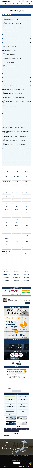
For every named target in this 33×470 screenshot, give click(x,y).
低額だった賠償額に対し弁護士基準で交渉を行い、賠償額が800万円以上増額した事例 (13, 77)
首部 (16, 212)
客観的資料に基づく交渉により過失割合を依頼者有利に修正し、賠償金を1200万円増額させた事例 (14, 127)
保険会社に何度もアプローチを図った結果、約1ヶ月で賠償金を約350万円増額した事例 (13, 85)
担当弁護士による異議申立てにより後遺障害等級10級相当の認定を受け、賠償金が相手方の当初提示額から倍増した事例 (16, 148)
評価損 (26, 176)
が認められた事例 (9, 42)
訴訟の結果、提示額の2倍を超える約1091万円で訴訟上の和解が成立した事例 (12, 58)
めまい (27, 238)
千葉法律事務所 (26, 274)
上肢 (7, 192)
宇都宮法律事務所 (6, 274)
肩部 (26, 206)
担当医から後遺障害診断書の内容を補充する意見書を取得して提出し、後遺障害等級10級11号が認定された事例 (16, 136)
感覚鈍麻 (17, 244)
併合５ (26, 255)
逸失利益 (16, 181)
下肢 (27, 192)
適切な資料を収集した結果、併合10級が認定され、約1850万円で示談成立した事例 (12, 69)
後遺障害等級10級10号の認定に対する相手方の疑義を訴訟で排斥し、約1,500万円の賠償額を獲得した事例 (15, 109)
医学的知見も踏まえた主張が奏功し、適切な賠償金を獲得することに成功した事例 (12, 93)
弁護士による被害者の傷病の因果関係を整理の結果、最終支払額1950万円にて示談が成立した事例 (14, 89)
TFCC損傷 (16, 228)
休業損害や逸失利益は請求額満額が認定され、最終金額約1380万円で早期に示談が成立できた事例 (14, 26)
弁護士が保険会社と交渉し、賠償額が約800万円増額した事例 (10, 30)
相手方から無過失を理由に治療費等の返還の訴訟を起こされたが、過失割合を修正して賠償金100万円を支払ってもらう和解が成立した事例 (16, 163)
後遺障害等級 (26, 171)
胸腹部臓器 (16, 209)
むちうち (17, 192)
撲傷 (7, 222)
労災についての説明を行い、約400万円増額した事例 (9, 54)
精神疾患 (17, 219)
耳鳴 (7, 235)
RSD (16, 235)
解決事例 (22, 3)
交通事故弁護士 (27, 466)
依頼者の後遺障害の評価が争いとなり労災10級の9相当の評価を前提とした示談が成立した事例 (14, 140)
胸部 (26, 219)
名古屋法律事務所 (16, 277)
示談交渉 (14, 3)
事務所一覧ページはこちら (7, 448)
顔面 (26, 212)
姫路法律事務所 (16, 280)
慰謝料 (6, 3)
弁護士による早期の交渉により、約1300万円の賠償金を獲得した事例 (11, 105)
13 (16, 257)
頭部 (7, 197)
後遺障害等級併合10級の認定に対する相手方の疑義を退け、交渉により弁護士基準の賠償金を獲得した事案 (15, 113)
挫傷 (7, 206)
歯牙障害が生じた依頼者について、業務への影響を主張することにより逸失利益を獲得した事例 (14, 144)
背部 (16, 222)
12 (26, 257)
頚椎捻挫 (17, 206)
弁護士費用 (26, 3)
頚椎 (26, 203)
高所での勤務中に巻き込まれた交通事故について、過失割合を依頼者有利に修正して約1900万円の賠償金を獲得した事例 (16, 123)
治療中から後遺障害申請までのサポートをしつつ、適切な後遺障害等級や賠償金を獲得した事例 (14, 34)
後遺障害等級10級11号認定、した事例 (9, 46)
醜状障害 (7, 228)
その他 (6, 186)
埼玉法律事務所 (16, 274)
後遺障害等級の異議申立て (6, 181)
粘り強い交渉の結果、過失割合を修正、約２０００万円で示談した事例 (11, 19)
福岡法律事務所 (26, 280)
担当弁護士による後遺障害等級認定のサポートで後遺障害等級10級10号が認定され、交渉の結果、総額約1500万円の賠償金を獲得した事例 (16, 158)
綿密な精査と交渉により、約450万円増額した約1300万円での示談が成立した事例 (12, 23)
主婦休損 (16, 171)
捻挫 (16, 203)
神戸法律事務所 (6, 280)
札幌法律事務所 (16, 271)
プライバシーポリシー (6, 466)
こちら (18, 294)
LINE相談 (26, 292)
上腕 (7, 219)
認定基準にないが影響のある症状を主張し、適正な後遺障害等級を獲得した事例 (12, 73)
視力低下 (26, 228)
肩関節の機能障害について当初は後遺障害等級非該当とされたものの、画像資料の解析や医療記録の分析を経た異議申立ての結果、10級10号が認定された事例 (16, 153)
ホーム (2, 3)
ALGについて (19, 1)
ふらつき (17, 238)
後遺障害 (10, 3)
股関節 (27, 225)
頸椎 (26, 209)
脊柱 (16, 196)
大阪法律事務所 (26, 277)
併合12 (6, 255)
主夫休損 (6, 171)
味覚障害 (26, 244)
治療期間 (6, 176)
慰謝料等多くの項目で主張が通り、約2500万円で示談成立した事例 (11, 66)
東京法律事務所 (26, 271)
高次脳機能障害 (7, 209)
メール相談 (26, 290)
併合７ (6, 257)
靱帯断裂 (7, 244)
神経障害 (17, 241)
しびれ (7, 212)
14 (6, 253)
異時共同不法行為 (16, 176)
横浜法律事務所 (6, 277)
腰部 (7, 203)
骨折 (26, 196)
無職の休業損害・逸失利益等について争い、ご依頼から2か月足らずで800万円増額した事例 (13, 97)
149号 (16, 253)
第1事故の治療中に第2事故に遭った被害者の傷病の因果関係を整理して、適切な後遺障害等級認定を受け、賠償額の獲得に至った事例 (16, 118)
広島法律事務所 (6, 271)
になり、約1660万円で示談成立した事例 (11, 50)
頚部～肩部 (6, 238)
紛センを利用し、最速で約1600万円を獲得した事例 (9, 62)
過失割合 (18, 3)
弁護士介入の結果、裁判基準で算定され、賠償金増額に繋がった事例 (11, 38)
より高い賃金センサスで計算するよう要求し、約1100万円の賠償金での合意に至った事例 (13, 81)
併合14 (16, 255)
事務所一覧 (30, 3)
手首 (7, 225)
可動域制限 (16, 225)
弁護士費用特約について (16, 339)
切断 (7, 241)
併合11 (26, 253)
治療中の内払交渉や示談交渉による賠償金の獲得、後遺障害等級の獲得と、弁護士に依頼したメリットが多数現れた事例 (16, 101)
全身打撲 (26, 241)
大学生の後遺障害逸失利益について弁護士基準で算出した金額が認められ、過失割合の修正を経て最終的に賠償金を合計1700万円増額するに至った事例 (16, 131)
